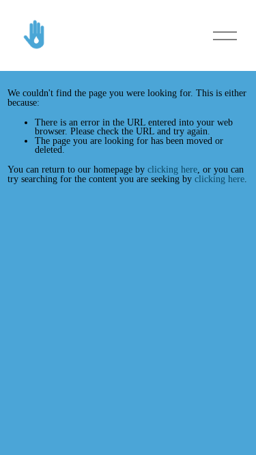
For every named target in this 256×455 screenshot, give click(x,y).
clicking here (172, 169)
